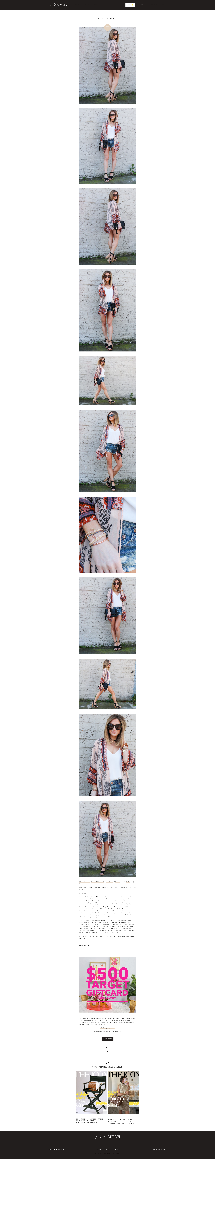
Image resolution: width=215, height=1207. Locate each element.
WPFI (164, 1149)
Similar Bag (83, 887)
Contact (108, 1149)
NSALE (129, 4)
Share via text (107, 1038)
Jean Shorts (109, 882)
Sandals (117, 882)
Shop (116, 1149)
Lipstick (106, 887)
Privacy (111, 1153)
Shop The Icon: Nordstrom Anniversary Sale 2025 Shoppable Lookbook (89, 1120)
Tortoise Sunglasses (95, 887)
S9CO (159, 1149)
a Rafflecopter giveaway (107, 1028)
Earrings (81, 883)
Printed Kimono (84, 882)
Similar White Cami (97, 882)
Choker (128, 882)
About (99, 1149)
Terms (118, 1153)
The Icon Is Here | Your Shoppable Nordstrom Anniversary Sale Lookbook (123, 1121)
